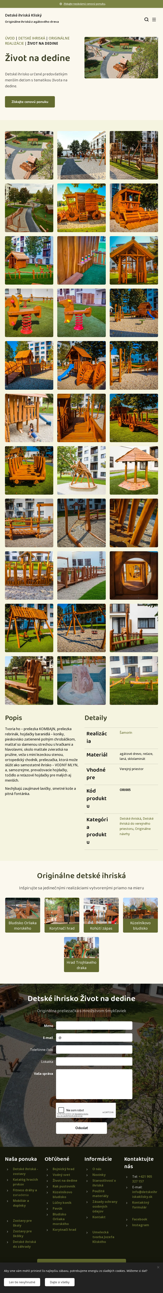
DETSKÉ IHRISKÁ (31, 38)
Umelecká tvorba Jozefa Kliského (103, 1237)
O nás (96, 1169)
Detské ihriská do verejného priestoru (136, 823)
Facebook (139, 1219)
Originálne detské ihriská (81, 876)
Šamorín (126, 732)
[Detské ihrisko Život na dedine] (121, 57)
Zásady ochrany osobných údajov (104, 1206)
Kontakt (99, 1217)
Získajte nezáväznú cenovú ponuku (84, 4)
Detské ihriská (130, 818)
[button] (146, 19)
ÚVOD (10, 38)
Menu (154, 19)
